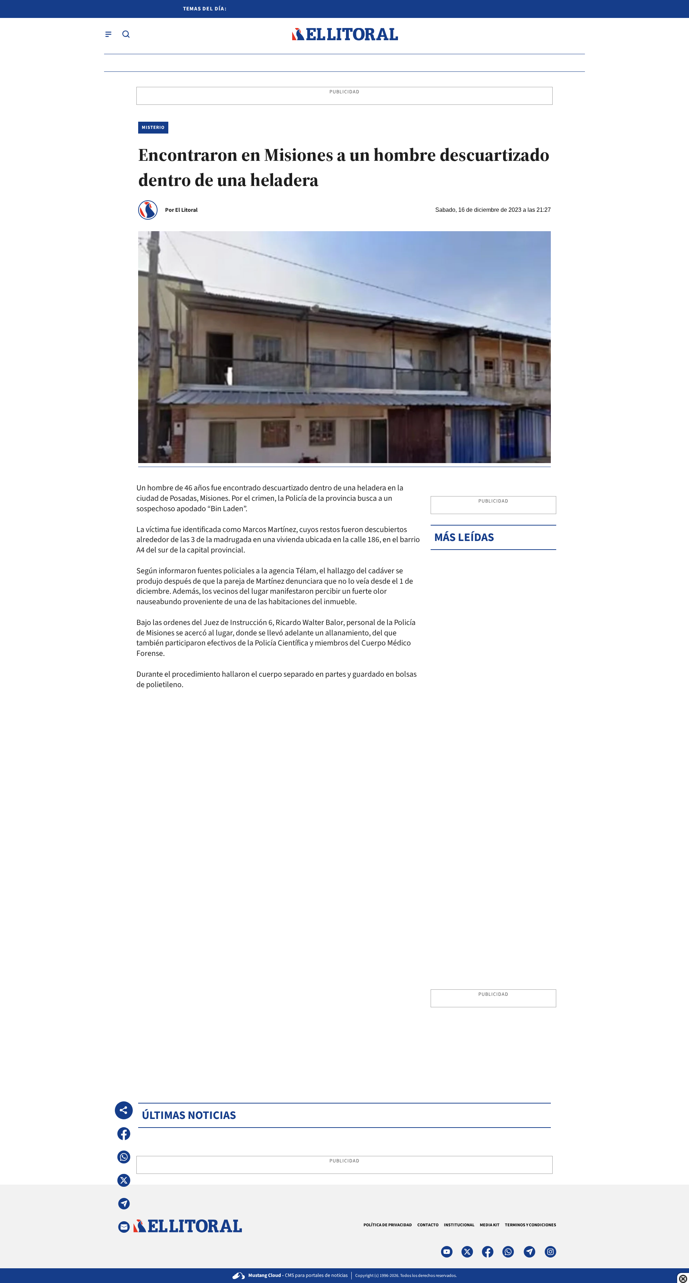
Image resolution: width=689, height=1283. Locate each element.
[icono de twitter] (467, 1251)
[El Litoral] (344, 34)
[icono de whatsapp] (508, 1251)
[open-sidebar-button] (108, 34)
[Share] (124, 1110)
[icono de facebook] (487, 1251)
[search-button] (126, 34)
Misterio (153, 127)
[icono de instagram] (550, 1251)
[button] (124, 1134)
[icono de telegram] (529, 1251)
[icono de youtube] (447, 1251)
